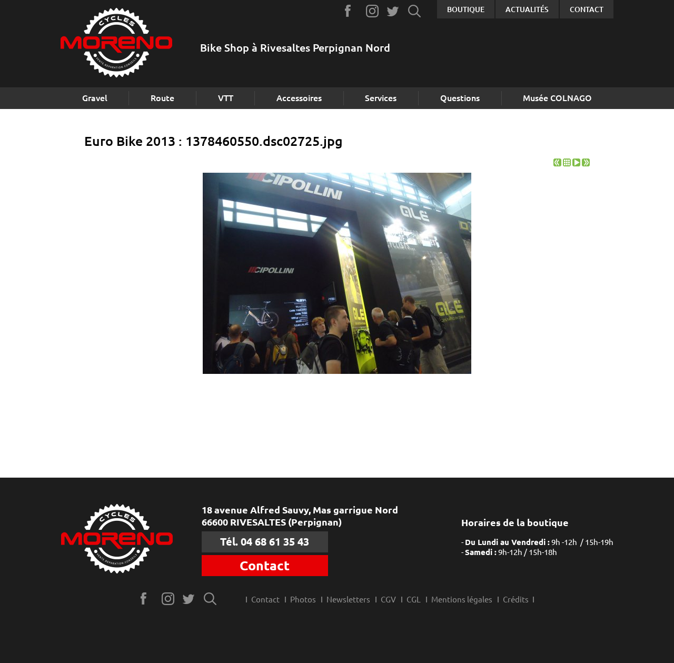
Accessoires (299, 98)
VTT (225, 98)
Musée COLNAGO (557, 98)
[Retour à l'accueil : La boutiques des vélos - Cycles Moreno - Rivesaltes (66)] (116, 44)
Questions (460, 98)
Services (381, 98)
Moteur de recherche (414, 10)
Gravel (94, 98)
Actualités (527, 9)
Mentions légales (461, 599)
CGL (414, 599)
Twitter (393, 10)
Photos (303, 599)
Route (162, 98)
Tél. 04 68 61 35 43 (264, 542)
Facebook (351, 10)
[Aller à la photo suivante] (586, 163)
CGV (388, 599)
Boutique (465, 9)
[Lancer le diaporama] (576, 163)
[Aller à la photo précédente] (557, 163)
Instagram (372, 10)
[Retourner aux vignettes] (567, 163)
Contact (586, 9)
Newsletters (348, 599)
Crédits (516, 599)
